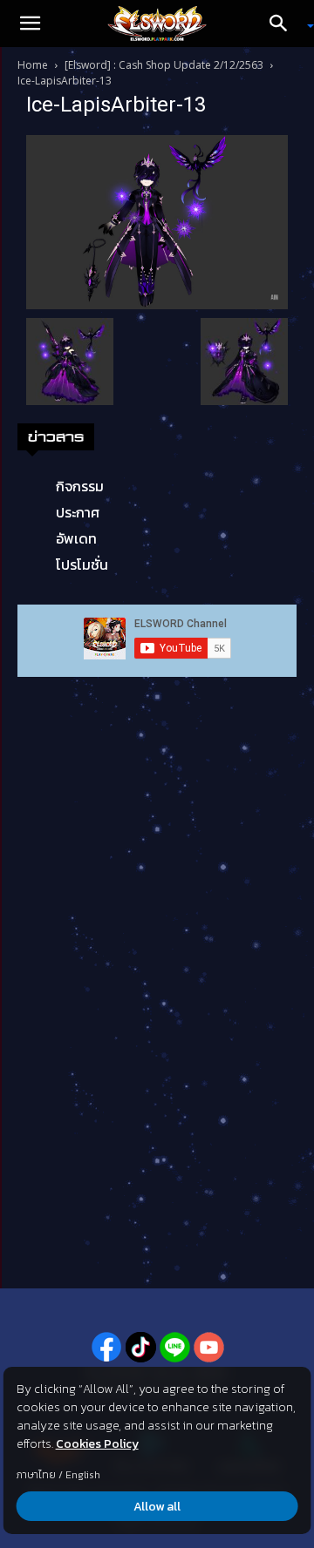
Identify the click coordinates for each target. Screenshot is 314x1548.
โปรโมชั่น (82, 564)
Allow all (157, 1506)
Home (32, 64)
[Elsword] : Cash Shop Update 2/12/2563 (164, 64)
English (82, 1475)
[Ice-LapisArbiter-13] (157, 220)
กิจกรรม (80, 486)
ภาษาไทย (36, 1475)
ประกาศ (77, 512)
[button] (30, 23)
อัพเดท (76, 538)
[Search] (284, 23)
